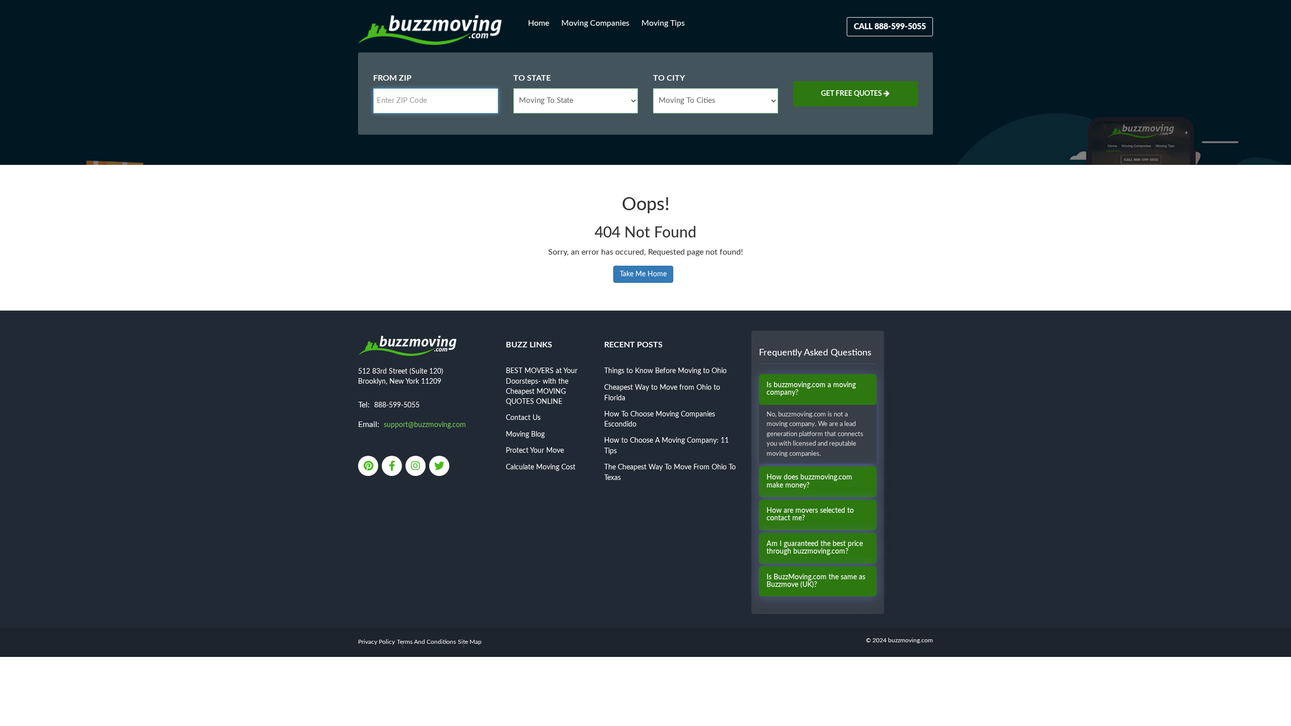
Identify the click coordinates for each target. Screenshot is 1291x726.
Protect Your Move (535, 450)
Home (538, 23)
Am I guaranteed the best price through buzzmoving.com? (815, 547)
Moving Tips (663, 23)
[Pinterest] (369, 467)
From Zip (392, 78)
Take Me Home (643, 274)
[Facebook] (392, 467)
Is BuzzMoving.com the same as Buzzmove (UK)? (816, 581)
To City (669, 78)
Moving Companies (595, 23)
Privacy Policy (376, 642)
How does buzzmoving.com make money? (809, 481)
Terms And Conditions (426, 642)
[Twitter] (440, 467)
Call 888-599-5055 (890, 27)
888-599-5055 (397, 405)
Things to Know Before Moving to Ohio (665, 371)
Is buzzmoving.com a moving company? (811, 389)
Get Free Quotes (852, 93)
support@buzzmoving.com (425, 425)
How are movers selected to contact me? (810, 514)
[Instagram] (416, 467)
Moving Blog (525, 434)
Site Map (470, 642)
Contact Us (523, 417)
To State (532, 78)
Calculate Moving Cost (540, 467)
